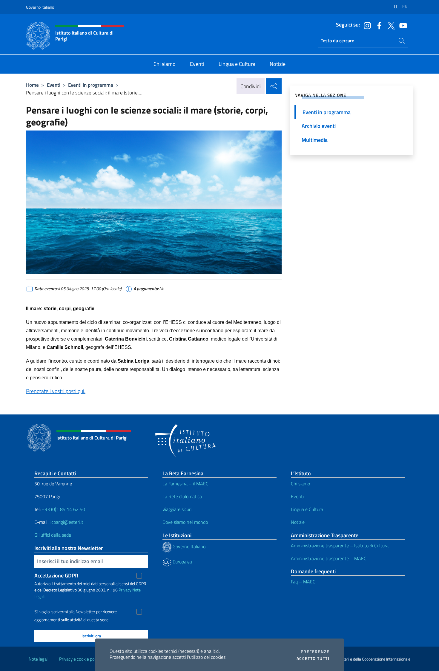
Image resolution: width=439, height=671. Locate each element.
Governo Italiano (40, 7)
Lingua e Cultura (307, 509)
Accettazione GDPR (56, 575)
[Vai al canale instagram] (366, 25)
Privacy (125, 590)
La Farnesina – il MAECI (186, 483)
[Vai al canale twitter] (390, 25)
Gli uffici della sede (52, 534)
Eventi (53, 84)
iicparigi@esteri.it (66, 522)
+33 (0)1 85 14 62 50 (63, 509)
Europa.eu (181, 561)
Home (32, 84)
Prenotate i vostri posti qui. (55, 391)
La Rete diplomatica (182, 496)
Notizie (298, 522)
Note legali (38, 659)
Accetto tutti (313, 658)
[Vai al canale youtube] (402, 25)
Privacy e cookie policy (80, 659)
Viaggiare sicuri (176, 509)
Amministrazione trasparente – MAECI (329, 558)
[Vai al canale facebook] (378, 25)
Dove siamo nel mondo (185, 522)
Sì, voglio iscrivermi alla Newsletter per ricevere (75, 611)
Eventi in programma (90, 84)
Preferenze (315, 652)
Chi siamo (300, 483)
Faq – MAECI (304, 581)
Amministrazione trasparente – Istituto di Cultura (340, 545)
